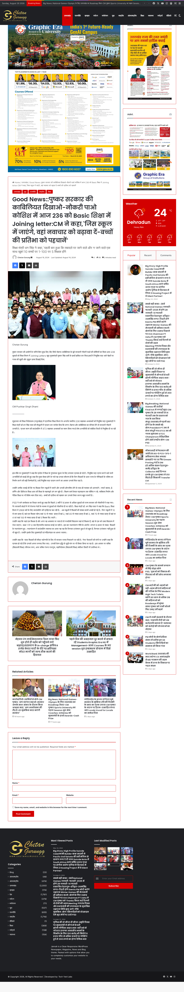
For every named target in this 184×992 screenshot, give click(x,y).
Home (17, 182)
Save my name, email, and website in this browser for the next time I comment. (51, 807)
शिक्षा (142, 15)
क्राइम (87, 15)
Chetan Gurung (24, 257)
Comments (165, 255)
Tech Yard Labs (65, 977)
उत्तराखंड (67, 15)
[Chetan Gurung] (15, 15)
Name (15, 783)
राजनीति (78, 15)
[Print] (36, 265)
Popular (131, 255)
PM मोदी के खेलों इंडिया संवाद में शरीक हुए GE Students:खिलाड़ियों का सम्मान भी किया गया (156, 641)
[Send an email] (31, 257)
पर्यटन (95, 15)
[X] (22, 265)
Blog (12, 872)
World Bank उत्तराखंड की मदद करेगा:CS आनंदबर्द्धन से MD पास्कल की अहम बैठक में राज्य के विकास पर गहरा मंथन (157, 659)
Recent (148, 255)
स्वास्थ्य (151, 15)
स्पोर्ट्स (160, 15)
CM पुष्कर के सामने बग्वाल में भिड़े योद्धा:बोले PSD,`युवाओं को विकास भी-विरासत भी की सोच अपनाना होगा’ (158, 571)
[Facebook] (15, 265)
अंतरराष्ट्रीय (132, 15)
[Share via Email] (29, 265)
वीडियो (168, 15)
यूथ (113, 15)
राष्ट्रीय (121, 15)
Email (15, 795)
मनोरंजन (105, 15)
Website (70, 795)
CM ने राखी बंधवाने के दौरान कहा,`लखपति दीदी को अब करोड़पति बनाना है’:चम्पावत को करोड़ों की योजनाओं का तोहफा (158, 623)
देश (11, 894)
